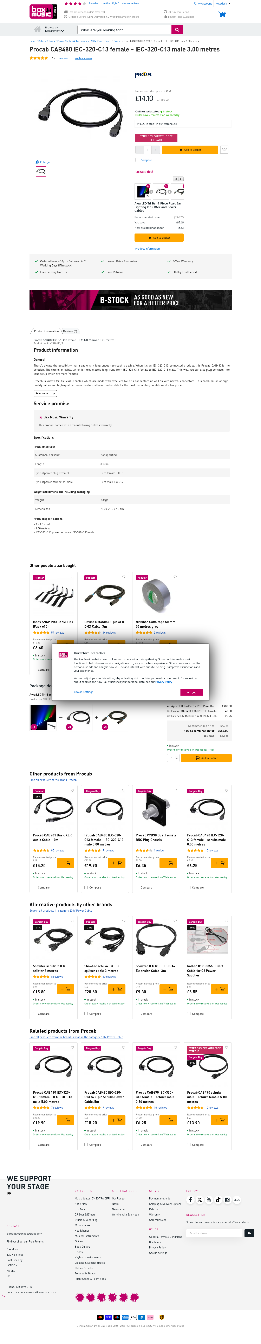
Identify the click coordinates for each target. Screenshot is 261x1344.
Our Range (118, 1198)
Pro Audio (80, 1209)
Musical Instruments (87, 1236)
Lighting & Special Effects (90, 1262)
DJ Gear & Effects (85, 1214)
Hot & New (81, 1203)
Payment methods (159, 1198)
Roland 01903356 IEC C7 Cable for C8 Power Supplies (205, 970)
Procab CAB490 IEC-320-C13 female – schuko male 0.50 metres (206, 839)
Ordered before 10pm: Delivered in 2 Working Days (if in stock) (63, 263)
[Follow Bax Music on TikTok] (218, 1200)
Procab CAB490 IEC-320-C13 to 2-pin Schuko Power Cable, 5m (104, 1096)
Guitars (79, 1241)
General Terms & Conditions (165, 1236)
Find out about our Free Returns (25, 1241)
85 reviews (57, 850)
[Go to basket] (222, 12)
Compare (44, 887)
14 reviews (109, 632)
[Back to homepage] (37, 29)
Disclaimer (155, 1242)
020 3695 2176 (24, 1286)
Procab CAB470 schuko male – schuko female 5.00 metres (207, 1096)
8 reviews (57, 976)
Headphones (82, 1230)
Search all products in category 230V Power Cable (61, 910)
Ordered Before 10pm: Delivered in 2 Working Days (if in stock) (103, 16)
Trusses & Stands (85, 1273)
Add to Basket (209, 758)
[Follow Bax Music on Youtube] (209, 1200)
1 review (159, 850)
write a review (83, 58)
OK (194, 692)
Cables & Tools (84, 1268)
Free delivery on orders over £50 (86, 12)
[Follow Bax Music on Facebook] (190, 1200)
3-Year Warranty (183, 261)
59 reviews (57, 632)
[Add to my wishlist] (224, 149)
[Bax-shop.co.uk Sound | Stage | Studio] (43, 11)
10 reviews (211, 850)
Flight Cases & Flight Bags (90, 1278)
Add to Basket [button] (192, 149)
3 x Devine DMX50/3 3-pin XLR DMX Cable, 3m (193, 716)
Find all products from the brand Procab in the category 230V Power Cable (76, 1037)
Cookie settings (158, 1252)
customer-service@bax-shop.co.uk (35, 1292)
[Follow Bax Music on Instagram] (227, 1200)
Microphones (82, 1225)
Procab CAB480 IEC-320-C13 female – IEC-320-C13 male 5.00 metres (104, 839)
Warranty (154, 1214)
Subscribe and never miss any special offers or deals (217, 1222)
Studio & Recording (86, 1219)
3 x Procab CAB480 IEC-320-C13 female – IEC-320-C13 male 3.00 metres (193, 711)
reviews (62, 58)
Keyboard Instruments (88, 1257)
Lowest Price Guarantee (181, 16)
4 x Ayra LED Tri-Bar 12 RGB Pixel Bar (191, 706)
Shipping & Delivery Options (165, 1203)
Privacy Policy (163, 681)
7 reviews (108, 850)
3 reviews (160, 632)
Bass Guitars (82, 1246)
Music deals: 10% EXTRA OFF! (92, 1198)
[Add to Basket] (65, 863)
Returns (153, 1209)
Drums (79, 1252)
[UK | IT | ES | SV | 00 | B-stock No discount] (131, 300)
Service (155, 1190)
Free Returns (114, 272)
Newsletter (118, 1209)
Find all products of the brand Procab (53, 779)
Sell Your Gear (157, 1219)
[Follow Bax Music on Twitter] (200, 1200)
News (115, 1203)
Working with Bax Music (125, 1214)
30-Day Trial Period (178, 12)
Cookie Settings (83, 691)
